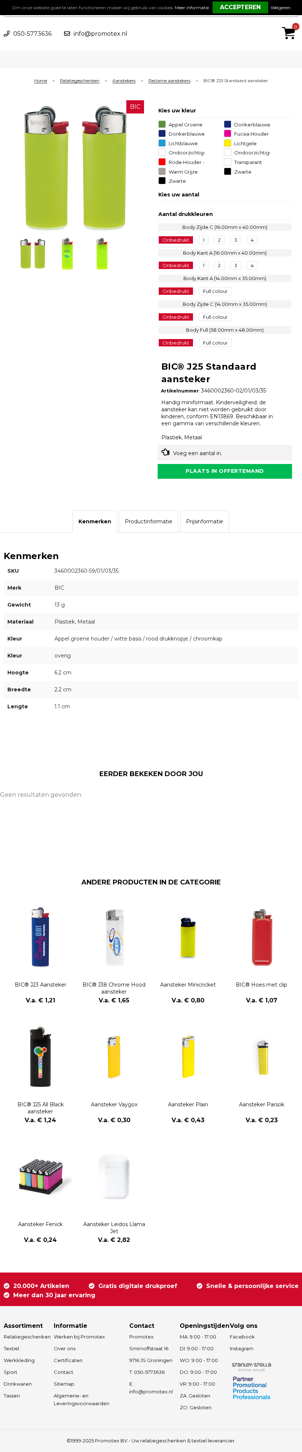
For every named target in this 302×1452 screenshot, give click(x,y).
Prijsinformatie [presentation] (204, 521)
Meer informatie (192, 7)
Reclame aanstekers (169, 80)
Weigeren (281, 7)
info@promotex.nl (100, 33)
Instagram (241, 1348)
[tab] (95, 521)
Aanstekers (124, 80)
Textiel (11, 1348)
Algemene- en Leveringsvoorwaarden (81, 1399)
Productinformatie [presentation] (148, 521)
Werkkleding (19, 1360)
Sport (10, 1372)
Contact (63, 1372)
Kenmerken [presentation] (94, 521)
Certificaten (68, 1360)
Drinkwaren (18, 1384)
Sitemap (64, 1384)
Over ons (65, 1348)
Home (40, 80)
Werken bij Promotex (79, 1337)
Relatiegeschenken (79, 80)
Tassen (12, 1396)
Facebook (242, 1337)
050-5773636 (32, 33)
